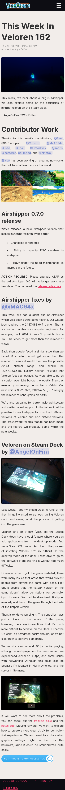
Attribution (44, 780)
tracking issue (43, 721)
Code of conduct (16, 780)
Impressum (10, 788)
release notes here (49, 286)
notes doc (8, 725)
